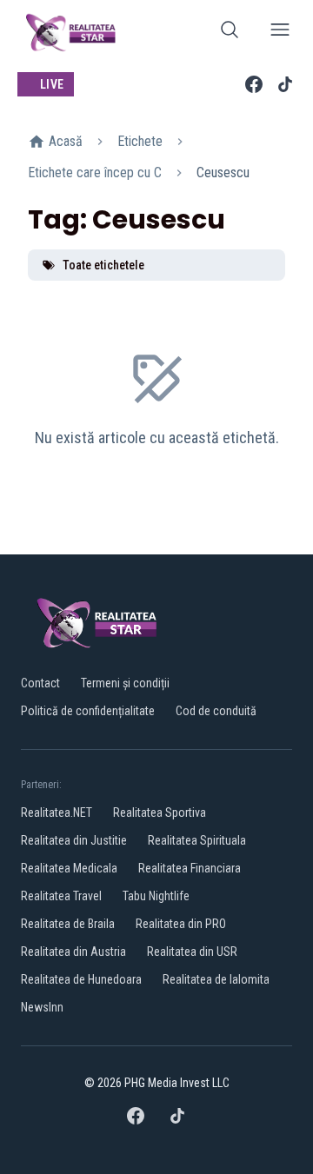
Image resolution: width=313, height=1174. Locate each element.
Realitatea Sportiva (159, 812)
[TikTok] (285, 84)
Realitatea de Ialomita (216, 979)
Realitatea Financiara (189, 868)
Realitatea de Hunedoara (81, 979)
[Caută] (229, 32)
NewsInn (42, 1007)
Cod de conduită (216, 711)
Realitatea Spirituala (197, 840)
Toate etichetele (103, 265)
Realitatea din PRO (181, 924)
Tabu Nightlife (156, 896)
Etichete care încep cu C (95, 172)
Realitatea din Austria (73, 951)
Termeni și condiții (125, 683)
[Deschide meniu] (280, 32)
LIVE (51, 84)
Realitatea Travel (61, 896)
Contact (40, 683)
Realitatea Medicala (69, 868)
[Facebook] (253, 84)
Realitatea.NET (56, 812)
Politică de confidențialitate (88, 711)
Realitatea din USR (192, 951)
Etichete (140, 141)
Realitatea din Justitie (74, 840)
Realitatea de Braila (68, 924)
